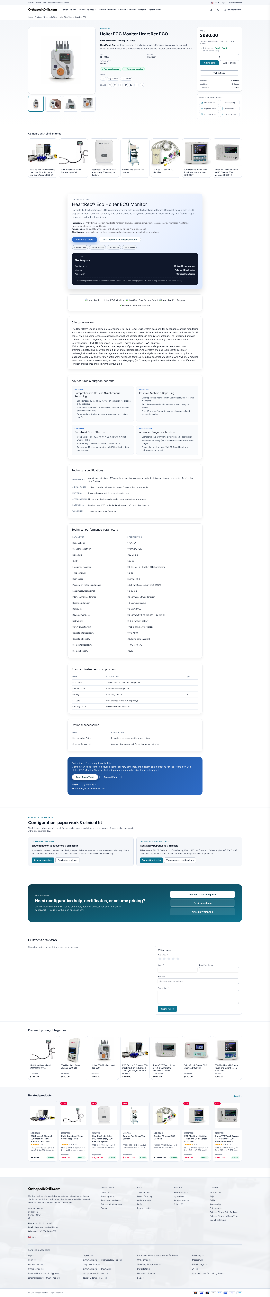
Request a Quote (84, 239)
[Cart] (218, 10)
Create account (235, 2)
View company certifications (180, 860)
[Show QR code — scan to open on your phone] (142, 85)
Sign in (224, 2)
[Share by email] (115, 85)
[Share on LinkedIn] (126, 85)
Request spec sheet (43, 860)
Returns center (144, 1208)
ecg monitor (126, 79)
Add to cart (209, 63)
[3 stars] (169, 959)
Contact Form (110, 777)
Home (30, 17)
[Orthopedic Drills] (42, 9)
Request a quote (181, 1200)
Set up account (181, 1192)
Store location (143, 1192)
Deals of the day (144, 1196)
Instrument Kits (106, 9)
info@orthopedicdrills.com (58, 2)
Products (38, 17)
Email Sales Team (85, 777)
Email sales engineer (67, 860)
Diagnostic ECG (50, 17)
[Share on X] (120, 85)
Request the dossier (151, 860)
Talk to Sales (219, 73)
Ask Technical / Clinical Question (120, 239)
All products (215, 1192)
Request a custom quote (202, 894)
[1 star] (160, 959)
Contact (104, 1208)
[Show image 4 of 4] (88, 104)
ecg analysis (113, 79)
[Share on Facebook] (131, 85)
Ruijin (212, 1200)
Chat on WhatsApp (202, 911)
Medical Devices (86, 9)
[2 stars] (164, 959)
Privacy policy (107, 1196)
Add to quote (229, 63)
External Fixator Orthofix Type (224, 1212)
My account (179, 1196)
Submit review (167, 1009)
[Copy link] (136, 85)
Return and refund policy (112, 1204)
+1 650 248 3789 (48, 1231)
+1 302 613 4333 (37, 2)
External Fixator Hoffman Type (224, 1216)
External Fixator (126, 9)
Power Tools (68, 9)
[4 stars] (173, 959)
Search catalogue (218, 1220)
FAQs (139, 1204)
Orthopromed (216, 1208)
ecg (103, 79)
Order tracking (144, 1200)
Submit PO (179, 1204)
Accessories (215, 1204)
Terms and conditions (111, 1200)
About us (105, 1192)
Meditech (105, 29)
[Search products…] (211, 10)
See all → (237, 1096)
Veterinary (154, 9)
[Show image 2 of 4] (53, 104)
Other (141, 9)
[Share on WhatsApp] (110, 85)
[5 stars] (178, 959)
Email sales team (203, 903)
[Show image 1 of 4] (36, 104)
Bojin (212, 1196)
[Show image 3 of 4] (70, 104)
